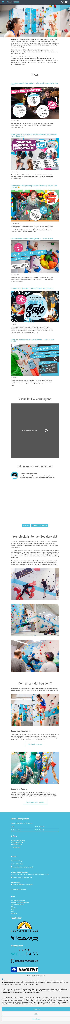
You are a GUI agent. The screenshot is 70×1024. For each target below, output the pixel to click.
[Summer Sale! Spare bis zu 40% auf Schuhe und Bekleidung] (35, 306)
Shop (12, 906)
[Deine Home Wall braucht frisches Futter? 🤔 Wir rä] (23, 487)
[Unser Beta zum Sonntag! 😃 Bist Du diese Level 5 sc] (23, 515)
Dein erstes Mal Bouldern (18, 900)
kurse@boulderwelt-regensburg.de (22, 877)
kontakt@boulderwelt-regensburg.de (22, 867)
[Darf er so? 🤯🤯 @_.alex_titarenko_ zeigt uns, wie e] (47, 501)
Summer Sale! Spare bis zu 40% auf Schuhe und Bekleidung (32, 288)
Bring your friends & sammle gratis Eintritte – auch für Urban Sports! (32, 340)
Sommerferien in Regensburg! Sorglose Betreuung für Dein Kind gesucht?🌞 (34, 186)
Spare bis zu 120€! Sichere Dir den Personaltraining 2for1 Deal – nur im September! (34, 135)
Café (12, 910)
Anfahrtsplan (16, 847)
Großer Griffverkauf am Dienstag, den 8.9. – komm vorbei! (32, 239)
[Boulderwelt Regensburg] (13, 2)
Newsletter (14, 913)
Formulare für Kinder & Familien (20, 902)
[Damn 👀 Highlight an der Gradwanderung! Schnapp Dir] (47, 487)
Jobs (12, 911)
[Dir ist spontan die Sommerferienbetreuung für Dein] (47, 515)
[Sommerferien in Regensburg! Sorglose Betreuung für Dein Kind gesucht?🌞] (35, 205)
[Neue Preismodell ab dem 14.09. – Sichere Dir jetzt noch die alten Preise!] (35, 103)
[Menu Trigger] (2, 2)
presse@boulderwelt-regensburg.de (22, 884)
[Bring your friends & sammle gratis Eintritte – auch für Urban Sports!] (35, 360)
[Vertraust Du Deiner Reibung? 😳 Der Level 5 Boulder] (23, 501)
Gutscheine (14, 908)
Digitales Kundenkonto (17, 904)
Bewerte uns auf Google (19, 889)
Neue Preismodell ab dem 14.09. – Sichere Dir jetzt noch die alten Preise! (34, 84)
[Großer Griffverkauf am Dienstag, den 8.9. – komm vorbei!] (35, 257)
